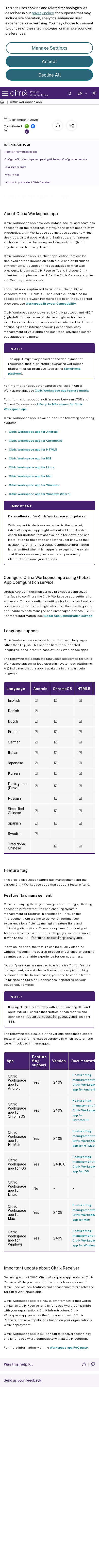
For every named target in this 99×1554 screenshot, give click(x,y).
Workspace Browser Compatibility (51, 303)
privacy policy (43, 13)
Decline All (49, 75)
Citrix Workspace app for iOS (30, 458)
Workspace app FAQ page (69, 1347)
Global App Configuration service (67, 616)
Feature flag (12, 174)
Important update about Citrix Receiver (28, 182)
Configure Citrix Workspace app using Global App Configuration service (46, 159)
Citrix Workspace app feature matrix (62, 390)
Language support (15, 166)
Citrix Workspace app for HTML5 (33, 449)
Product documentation (39, 93)
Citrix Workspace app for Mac (30, 476)
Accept (49, 61)
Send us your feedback (22, 1380)
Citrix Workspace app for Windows (34, 485)
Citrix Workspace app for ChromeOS (35, 440)
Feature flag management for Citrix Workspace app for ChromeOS (85, 1110)
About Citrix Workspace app (21, 151)
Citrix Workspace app (26, 102)
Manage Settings (49, 48)
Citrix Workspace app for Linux (31, 467)
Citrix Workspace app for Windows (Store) (40, 494)
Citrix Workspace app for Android (33, 432)
